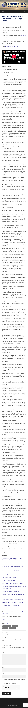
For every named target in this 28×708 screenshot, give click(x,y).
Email (3, 673)
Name (3, 667)
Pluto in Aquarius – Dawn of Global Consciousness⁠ (13, 570)
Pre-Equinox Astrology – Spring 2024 (10, 591)
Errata (3, 619)
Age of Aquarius (6, 626)
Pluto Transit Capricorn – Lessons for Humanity (12, 583)
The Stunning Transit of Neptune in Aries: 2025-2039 (14, 574)
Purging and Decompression (8, 580)
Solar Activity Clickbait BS (7, 633)
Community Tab (14, 40)
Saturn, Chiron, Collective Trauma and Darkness (12, 599)
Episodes (6, 623)
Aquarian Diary (14, 705)
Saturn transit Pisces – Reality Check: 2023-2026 (13, 602)
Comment (4, 652)
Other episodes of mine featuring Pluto (10, 605)
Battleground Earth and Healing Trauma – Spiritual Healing (13, 639)
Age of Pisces (15, 626)
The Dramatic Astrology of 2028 (9, 577)
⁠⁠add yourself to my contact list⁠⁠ (11, 46)
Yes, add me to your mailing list (10, 683)
